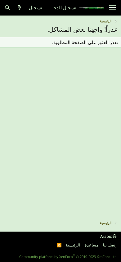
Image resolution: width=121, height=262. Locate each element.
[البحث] (7, 7)
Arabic (106, 236)
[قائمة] (112, 8)
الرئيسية (73, 245)
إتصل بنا (110, 245)
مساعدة (92, 245)
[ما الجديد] (19, 7)
